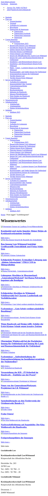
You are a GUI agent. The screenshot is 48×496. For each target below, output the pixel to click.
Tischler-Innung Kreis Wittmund (21, 78)
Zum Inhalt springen (8, 2)
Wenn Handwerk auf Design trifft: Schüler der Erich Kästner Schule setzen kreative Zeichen (22, 325)
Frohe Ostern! (7, 414)
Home (3, 215)
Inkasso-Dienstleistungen (18, 94)
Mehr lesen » (5, 238)
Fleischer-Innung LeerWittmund (21, 52)
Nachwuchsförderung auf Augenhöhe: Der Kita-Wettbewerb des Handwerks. (23, 425)
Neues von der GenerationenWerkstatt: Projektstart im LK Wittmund (18, 386)
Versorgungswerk (11, 100)
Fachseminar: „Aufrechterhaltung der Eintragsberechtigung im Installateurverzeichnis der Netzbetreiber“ (23, 359)
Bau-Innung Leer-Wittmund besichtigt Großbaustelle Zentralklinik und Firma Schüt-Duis (22, 246)
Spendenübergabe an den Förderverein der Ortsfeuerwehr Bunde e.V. (20, 402)
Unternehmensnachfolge (18, 86)
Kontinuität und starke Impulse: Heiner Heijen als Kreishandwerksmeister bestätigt (24, 232)
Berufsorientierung (16, 90)
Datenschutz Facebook (22, 33)
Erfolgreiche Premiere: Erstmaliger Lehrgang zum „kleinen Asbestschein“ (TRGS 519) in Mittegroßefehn (24, 262)
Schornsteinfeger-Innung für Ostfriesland (24, 74)
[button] (5, 446)
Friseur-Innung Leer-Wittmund (20, 54)
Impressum (18, 37)
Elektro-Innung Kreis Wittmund (21, 50)
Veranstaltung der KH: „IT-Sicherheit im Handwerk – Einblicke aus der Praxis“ (19, 373)
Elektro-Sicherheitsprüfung (19, 108)
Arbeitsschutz (14, 104)
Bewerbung (14, 27)
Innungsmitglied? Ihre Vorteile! (21, 84)
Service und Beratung (13, 80)
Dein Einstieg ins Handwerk (20, 96)
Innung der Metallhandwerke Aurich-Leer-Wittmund (28, 56)
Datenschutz (18, 31)
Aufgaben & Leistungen (18, 25)
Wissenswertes (15, 88)
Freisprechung (15, 42)
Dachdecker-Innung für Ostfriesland (22, 48)
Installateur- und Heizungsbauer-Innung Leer (26, 62)
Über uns (8, 19)
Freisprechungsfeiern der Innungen (17, 438)
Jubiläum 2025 (15, 112)
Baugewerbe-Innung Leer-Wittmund (22, 46)
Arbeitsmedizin (15, 106)
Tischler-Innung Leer (17, 76)
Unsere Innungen (11, 39)
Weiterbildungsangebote (18, 98)
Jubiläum (8, 110)
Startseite (8, 17)
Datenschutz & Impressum (19, 29)
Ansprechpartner (16, 21)
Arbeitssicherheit (11, 102)
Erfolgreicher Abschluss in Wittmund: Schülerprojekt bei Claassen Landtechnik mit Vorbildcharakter (21, 295)
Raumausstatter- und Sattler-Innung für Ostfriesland (28, 72)
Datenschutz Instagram (22, 35)
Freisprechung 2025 (21, 44)
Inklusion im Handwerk (18, 92)
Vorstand (13, 23)
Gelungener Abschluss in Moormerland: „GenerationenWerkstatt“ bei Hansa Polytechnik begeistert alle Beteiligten (23, 277)
